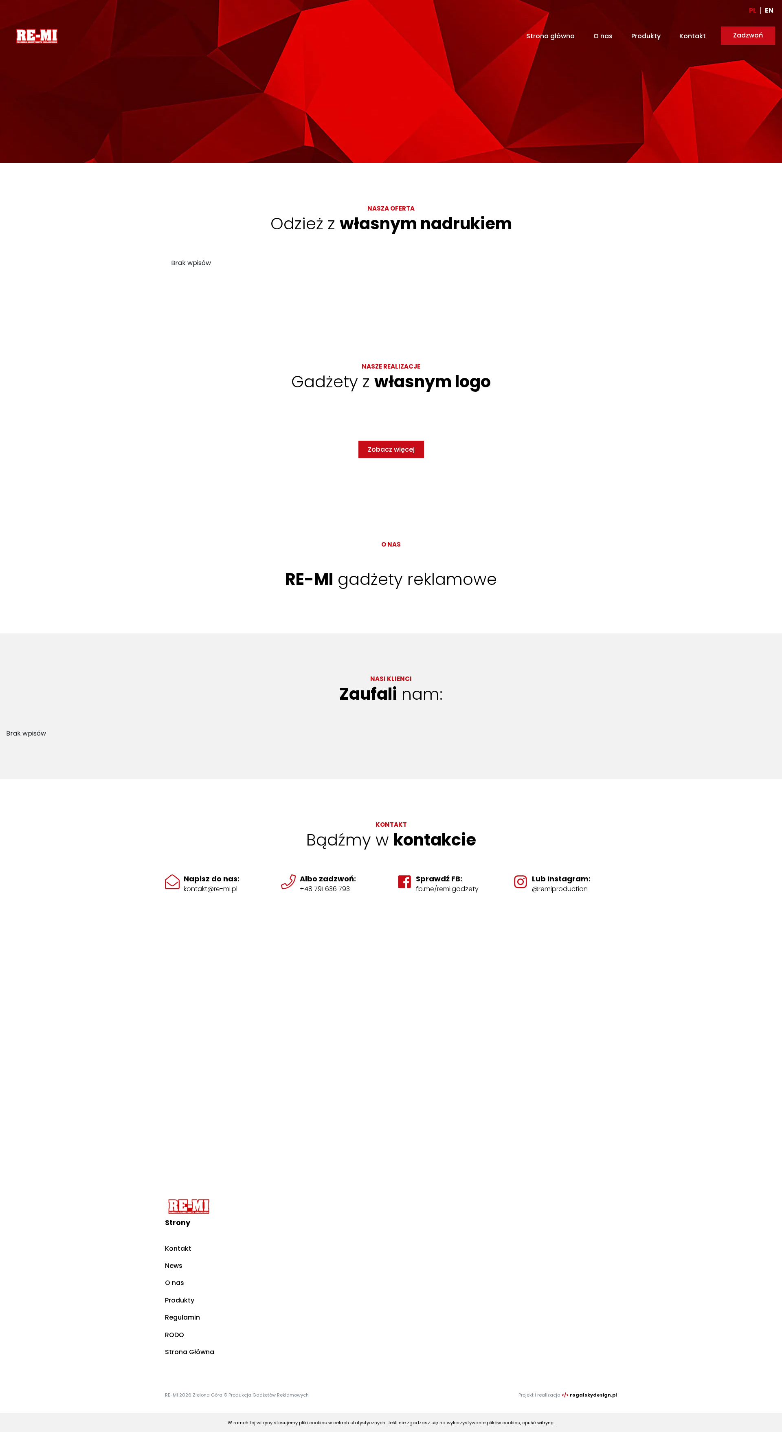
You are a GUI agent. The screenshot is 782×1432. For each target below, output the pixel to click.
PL (752, 10)
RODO (174, 1335)
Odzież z (391, 223)
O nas (603, 36)
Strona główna (550, 36)
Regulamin (182, 1317)
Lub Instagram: (561, 879)
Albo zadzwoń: (328, 879)
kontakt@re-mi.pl (210, 889)
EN (769, 10)
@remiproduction (560, 889)
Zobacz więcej (391, 449)
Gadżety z (391, 381)
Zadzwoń (748, 35)
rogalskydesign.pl (593, 1395)
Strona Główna (189, 1352)
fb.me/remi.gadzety (447, 889)
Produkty (646, 36)
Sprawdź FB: (439, 879)
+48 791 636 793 (325, 889)
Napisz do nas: (211, 879)
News (173, 1265)
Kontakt (692, 36)
